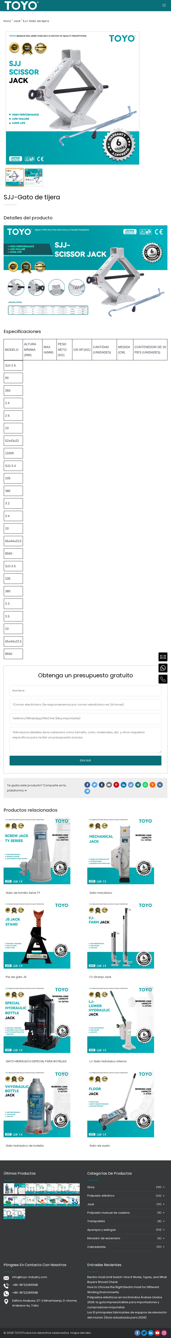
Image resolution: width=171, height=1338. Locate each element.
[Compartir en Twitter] (95, 785)
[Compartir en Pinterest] (116, 785)
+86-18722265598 (25, 1285)
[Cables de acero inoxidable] (52, 1193)
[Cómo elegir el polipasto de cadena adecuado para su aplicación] (19, 1193)
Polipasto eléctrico (100, 1195)
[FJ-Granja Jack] (120, 967)
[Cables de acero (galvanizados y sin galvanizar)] (63, 1193)
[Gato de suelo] (120, 1136)
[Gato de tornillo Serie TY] (37, 883)
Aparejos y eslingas (101, 1230)
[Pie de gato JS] (37, 967)
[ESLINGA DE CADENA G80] (30, 1205)
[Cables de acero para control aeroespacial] (41, 1193)
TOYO (18, 1333)
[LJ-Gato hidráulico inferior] (120, 1052)
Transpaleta (96, 1221)
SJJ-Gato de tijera (36, 21)
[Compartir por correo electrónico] (109, 785)
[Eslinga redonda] (9, 1205)
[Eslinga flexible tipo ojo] (52, 1205)
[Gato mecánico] (120, 883)
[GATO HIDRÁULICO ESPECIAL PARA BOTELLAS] (37, 1052)
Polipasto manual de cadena (108, 1213)
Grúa (90, 1187)
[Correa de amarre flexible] (41, 1205)
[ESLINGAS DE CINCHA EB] (63, 1205)
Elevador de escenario (103, 1238)
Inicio (7, 21)
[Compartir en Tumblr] (102, 785)
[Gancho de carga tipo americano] (74, 1205)
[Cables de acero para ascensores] (30, 1193)
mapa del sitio (80, 1333)
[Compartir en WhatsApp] (145, 785)
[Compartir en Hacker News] (152, 785)
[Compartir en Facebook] (87, 785)
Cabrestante (96, 1247)
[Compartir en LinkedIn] (123, 785)
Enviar (85, 760)
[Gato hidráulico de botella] (37, 1136)
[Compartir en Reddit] (131, 785)
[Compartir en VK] (160, 785)
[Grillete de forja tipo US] (9, 1218)
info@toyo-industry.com (29, 1277)
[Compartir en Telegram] (87, 791)
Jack (17, 21)
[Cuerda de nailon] (19, 1205)
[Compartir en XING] (138, 785)
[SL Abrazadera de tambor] (74, 1193)
